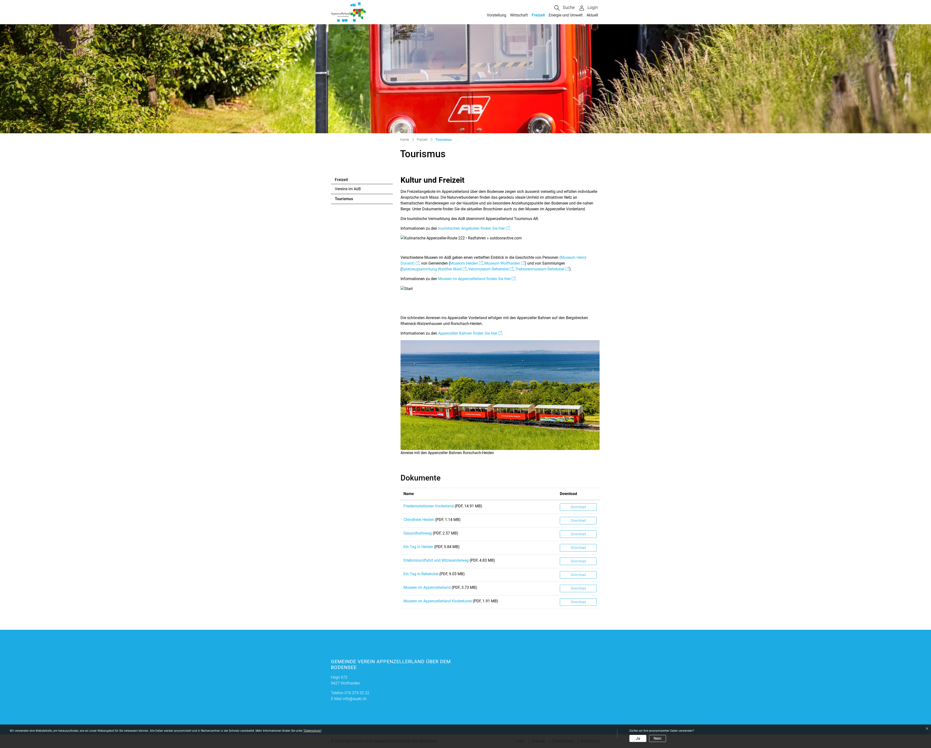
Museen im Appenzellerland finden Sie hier (476, 278)
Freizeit (538, 15)
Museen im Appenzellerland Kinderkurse (437, 601)
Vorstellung (496, 15)
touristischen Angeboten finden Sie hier (474, 228)
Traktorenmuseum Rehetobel (542, 269)
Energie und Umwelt (566, 15)
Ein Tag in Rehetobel (420, 574)
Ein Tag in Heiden (418, 546)
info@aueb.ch (355, 698)
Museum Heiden (466, 263)
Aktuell (592, 15)
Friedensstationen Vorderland (428, 506)
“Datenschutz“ (312, 730)
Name (408, 493)
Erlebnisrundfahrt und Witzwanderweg (436, 560)
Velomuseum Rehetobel (491, 269)
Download (568, 493)
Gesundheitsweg (417, 533)
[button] (564, 8)
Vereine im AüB (348, 189)
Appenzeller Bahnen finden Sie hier (470, 333)
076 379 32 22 (357, 693)
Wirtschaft (519, 15)
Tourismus (348, 200)
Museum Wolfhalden (504, 263)
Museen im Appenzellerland (427, 587)
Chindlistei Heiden (418, 519)
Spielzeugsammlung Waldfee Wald (434, 269)
